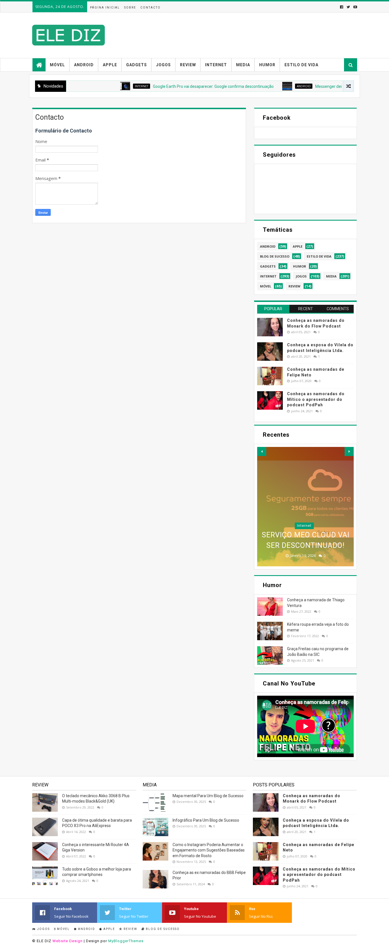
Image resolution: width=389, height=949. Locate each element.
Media (243, 65)
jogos (301, 276)
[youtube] (354, 7)
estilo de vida (319, 256)
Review (188, 65)
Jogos (163, 65)
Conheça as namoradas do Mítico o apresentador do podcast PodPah (316, 399)
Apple (110, 65)
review (294, 286)
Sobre (130, 7)
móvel (265, 286)
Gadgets (136, 65)
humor (299, 266)
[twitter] (348, 7)
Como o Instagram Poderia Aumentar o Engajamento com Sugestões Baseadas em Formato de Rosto (209, 850)
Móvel (57, 65)
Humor (267, 65)
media (331, 276)
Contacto (150, 7)
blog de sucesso (274, 256)
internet (122, 86)
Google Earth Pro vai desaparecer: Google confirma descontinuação (193, 86)
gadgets (268, 266)
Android (84, 65)
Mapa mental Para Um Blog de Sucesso (208, 795)
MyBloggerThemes (126, 941)
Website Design (67, 941)
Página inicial (105, 7)
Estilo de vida (301, 65)
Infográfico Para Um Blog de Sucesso (206, 820)
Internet (216, 65)
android (284, 86)
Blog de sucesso (162, 929)
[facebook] (341, 7)
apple (297, 246)
